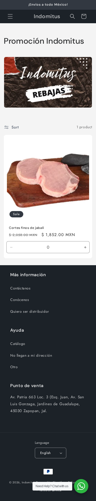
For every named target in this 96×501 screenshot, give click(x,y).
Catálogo (17, 343)
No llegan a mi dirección (31, 355)
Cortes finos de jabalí (26, 228)
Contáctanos (20, 288)
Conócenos (19, 299)
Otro (14, 366)
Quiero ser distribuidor (29, 311)
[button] (10, 16)
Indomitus (28, 482)
